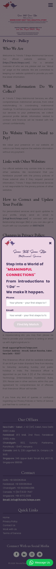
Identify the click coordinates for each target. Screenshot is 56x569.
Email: (10, 310)
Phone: (10, 297)
